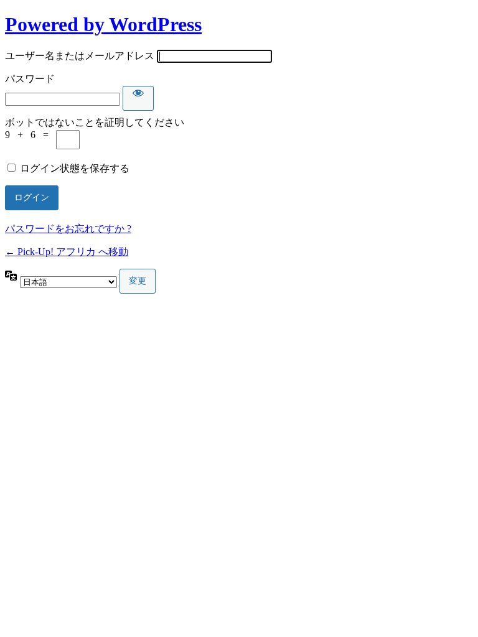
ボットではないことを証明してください (94, 122)
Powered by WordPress (103, 24)
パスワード (30, 78)
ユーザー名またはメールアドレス (79, 55)
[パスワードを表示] (138, 98)
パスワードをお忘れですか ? (68, 228)
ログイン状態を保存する (74, 168)
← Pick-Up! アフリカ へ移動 (66, 251)
